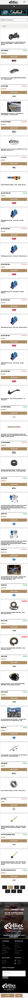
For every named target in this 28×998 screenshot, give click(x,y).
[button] (14, 6)
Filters (7, 995)
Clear (19, 995)
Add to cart (14, 56)
